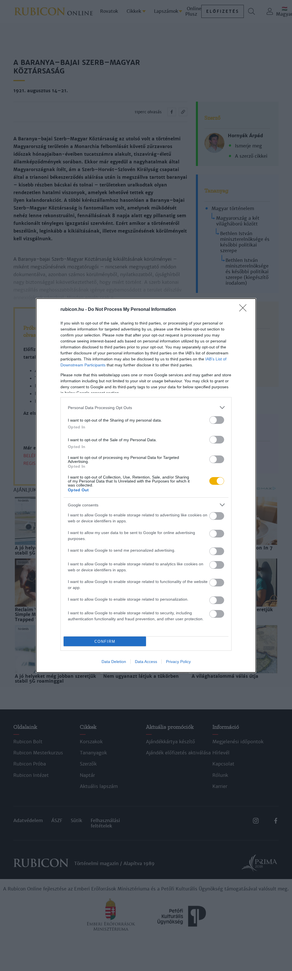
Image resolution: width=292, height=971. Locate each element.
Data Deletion (114, 661)
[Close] (244, 309)
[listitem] (146, 407)
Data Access (146, 661)
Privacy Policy (178, 661)
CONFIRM (104, 641)
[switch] (216, 420)
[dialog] (146, 485)
